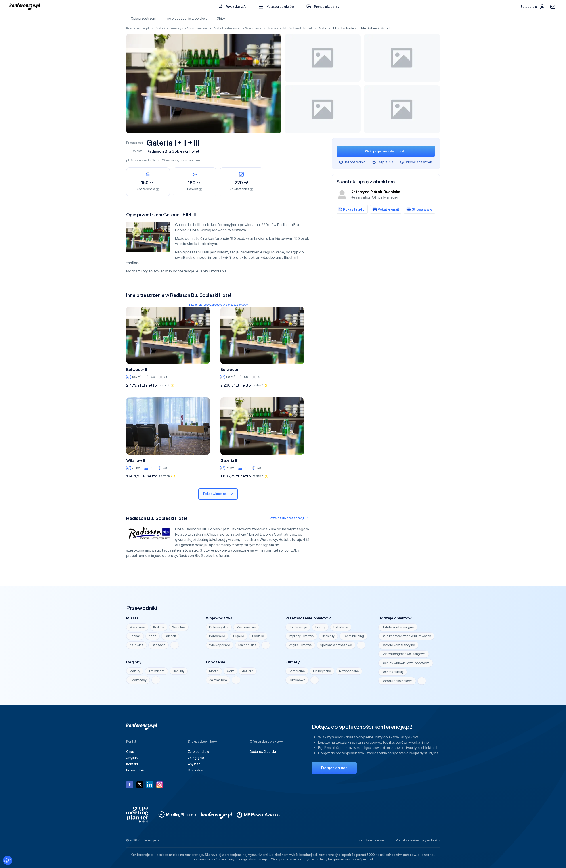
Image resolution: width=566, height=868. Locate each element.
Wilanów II (135, 460)
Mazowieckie (246, 627)
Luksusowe (297, 680)
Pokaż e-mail (388, 209)
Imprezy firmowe (301, 636)
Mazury (135, 671)
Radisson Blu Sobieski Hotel (290, 28)
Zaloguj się (196, 758)
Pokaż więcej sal (215, 494)
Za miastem (218, 680)
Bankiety (328, 636)
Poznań (135, 636)
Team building (353, 636)
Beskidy (178, 671)
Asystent (195, 764)
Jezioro (247, 671)
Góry (230, 671)
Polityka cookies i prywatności (418, 840)
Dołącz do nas (334, 767)
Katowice (136, 645)
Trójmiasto (156, 671)
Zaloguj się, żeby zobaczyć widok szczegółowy (218, 305)
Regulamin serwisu (372, 840)
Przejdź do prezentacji (287, 518)
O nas (130, 751)
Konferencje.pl (138, 28)
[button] (276, 7)
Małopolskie (247, 645)
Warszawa (170, 160)
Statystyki (195, 770)
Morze (214, 671)
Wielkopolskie (219, 645)
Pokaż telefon (355, 209)
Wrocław (178, 627)
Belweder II (136, 369)
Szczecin (158, 645)
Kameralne (297, 671)
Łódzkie (258, 636)
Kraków (158, 627)
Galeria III (229, 460)
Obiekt (222, 18)
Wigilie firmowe (300, 645)
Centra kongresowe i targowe (404, 654)
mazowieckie (190, 160)
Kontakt (132, 764)
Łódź (152, 636)
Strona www (422, 209)
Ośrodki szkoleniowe (397, 681)
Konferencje (298, 627)
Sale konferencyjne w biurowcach (406, 636)
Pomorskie (217, 636)
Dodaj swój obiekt (263, 751)
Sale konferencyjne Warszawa (238, 28)
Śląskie (238, 636)
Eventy (320, 627)
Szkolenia (340, 627)
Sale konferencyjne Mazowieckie (182, 28)
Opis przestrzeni (143, 18)
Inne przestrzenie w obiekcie (186, 18)
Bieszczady (138, 680)
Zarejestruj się (198, 751)
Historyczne (322, 671)
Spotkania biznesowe (336, 645)
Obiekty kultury (393, 672)
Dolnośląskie (218, 627)
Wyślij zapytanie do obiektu (385, 151)
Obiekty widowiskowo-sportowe (406, 663)
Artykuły (132, 758)
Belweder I (230, 369)
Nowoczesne (349, 671)
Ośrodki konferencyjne (398, 645)
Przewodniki (135, 770)
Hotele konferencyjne (398, 627)
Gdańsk (170, 636)
